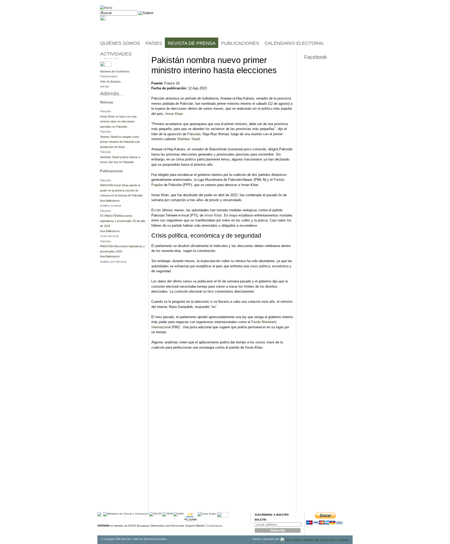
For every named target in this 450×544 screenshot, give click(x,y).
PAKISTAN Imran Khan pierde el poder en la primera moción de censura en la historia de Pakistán (121, 190)
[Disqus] (222, 445)
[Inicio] (106, 8)
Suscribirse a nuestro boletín (272, 517)
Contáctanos (214, 525)
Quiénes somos (120, 43)
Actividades (116, 54)
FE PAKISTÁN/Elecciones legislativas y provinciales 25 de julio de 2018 (122, 220)
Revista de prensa (192, 43)
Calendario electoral (294, 43)
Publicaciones (240, 43)
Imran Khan (174, 114)
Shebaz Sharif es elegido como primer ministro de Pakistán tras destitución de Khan (120, 142)
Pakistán (194, 134)
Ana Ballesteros (110, 200)
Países (154, 43)
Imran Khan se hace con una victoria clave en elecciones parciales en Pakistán (118, 121)
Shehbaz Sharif (188, 139)
